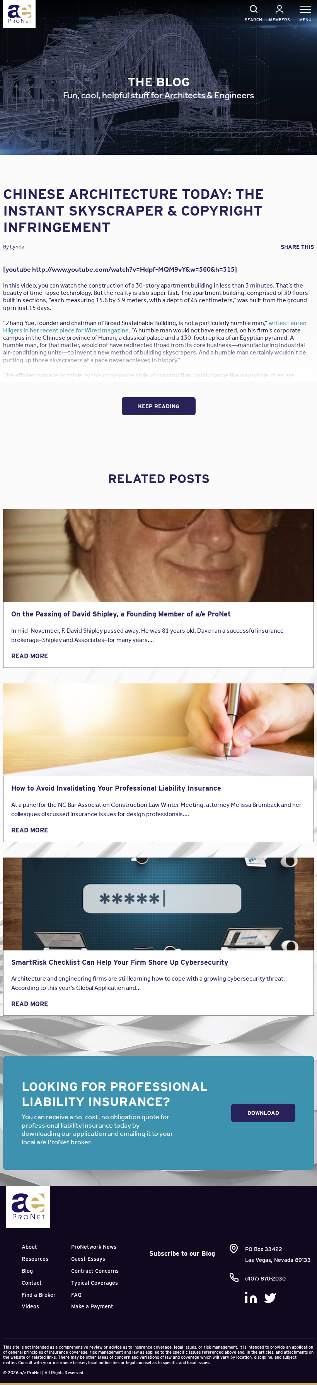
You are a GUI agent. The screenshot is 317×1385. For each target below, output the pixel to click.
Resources (35, 1259)
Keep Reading (158, 406)
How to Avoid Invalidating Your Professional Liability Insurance (116, 788)
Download (263, 1113)
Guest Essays (88, 1259)
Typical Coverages (94, 1283)
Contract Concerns (95, 1271)
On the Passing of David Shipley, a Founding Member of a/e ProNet (121, 614)
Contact (32, 1283)
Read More (29, 656)
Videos (30, 1306)
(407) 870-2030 (265, 1278)
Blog (27, 1271)
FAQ (76, 1295)
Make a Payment (92, 1306)
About (29, 1247)
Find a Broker (39, 1295)
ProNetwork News (93, 1247)
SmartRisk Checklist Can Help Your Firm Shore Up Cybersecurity (119, 962)
